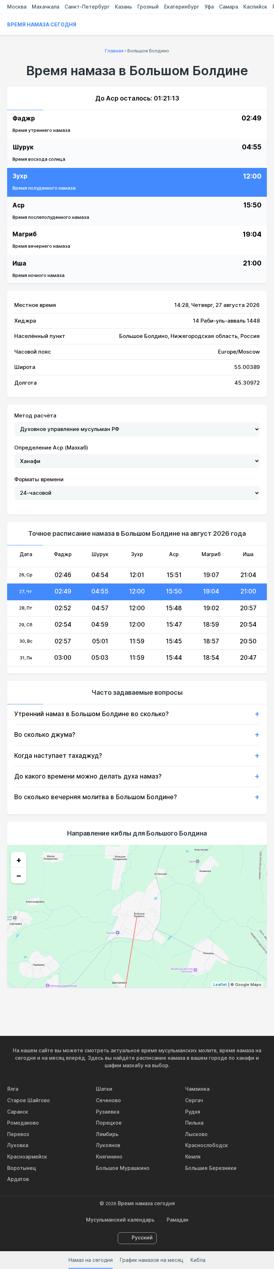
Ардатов (18, 1179)
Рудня (192, 1112)
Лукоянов (108, 1145)
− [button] (18, 875)
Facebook (120, 1003)
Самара (228, 7)
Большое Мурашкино (122, 1168)
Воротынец (21, 1168)
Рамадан (177, 1220)
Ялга (12, 1089)
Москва (16, 7)
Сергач (194, 1100)
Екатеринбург (181, 7)
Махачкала (45, 7)
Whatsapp (170, 1003)
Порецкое (109, 1123)
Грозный (148, 7)
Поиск (263, 24)
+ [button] (18, 859)
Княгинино (109, 1157)
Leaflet (220, 984)
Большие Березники (211, 1168)
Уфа (209, 7)
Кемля (193, 1157)
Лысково (196, 1134)
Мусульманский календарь (120, 1220)
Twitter (137, 1003)
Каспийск (255, 7)
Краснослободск (206, 1145)
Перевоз (18, 1134)
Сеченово (108, 1100)
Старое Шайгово (28, 1100)
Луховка (17, 1145)
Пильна (194, 1123)
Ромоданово (23, 1123)
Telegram (153, 1003)
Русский (142, 1237)
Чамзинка (197, 1089)
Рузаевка (107, 1112)
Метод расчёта (35, 415)
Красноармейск (27, 1157)
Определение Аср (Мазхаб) (51, 447)
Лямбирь (107, 1134)
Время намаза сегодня (41, 24)
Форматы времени (39, 479)
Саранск (17, 1112)
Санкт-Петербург (87, 7)
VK (104, 1003)
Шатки (104, 1089)
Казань (123, 7)
